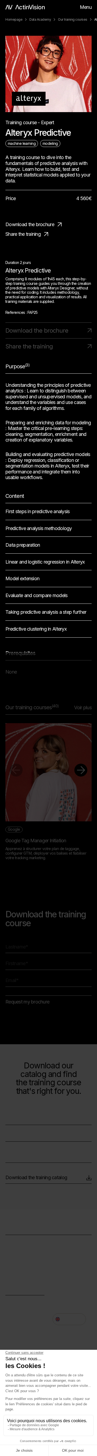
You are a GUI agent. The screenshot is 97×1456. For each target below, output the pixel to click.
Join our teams (20, 1302)
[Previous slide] (16, 770)
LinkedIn (61, 1287)
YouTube (14, 1316)
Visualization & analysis (29, 1258)
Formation (15, 1266)
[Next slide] (81, 770)
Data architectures (24, 1242)
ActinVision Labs (22, 1274)
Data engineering (22, 1250)
